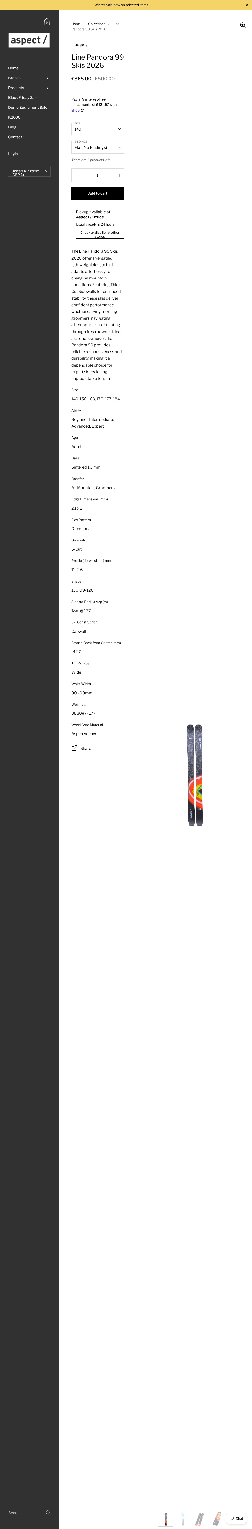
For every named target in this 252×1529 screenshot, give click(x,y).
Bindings (80, 141)
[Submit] (48, 1512)
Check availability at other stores (99, 234)
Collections (96, 24)
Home (76, 24)
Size (77, 123)
